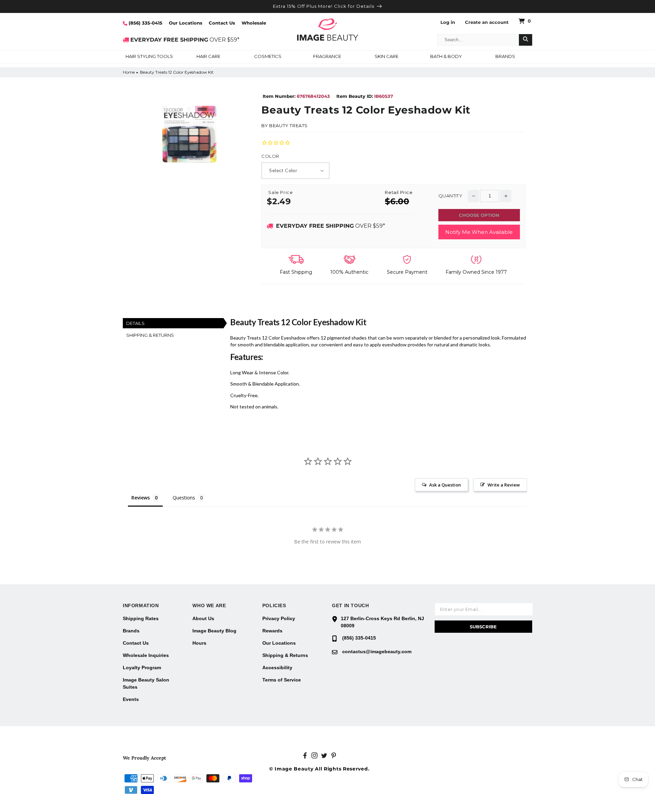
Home (129, 72)
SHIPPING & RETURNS (150, 335)
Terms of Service (281, 680)
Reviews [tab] (140, 497)
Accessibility (277, 667)
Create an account (487, 22)
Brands (131, 630)
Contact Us (222, 23)
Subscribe (483, 626)
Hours (199, 643)
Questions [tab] (184, 497)
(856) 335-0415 (144, 23)
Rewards (272, 630)
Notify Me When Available (479, 232)
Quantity (450, 195)
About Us (203, 618)
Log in (447, 22)
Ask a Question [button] (445, 485)
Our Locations (185, 23)
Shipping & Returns (285, 655)
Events (131, 699)
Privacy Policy (278, 618)
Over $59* (330, 226)
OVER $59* (184, 39)
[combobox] (478, 40)
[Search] (525, 40)
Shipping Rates (141, 618)
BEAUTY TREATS (288, 125)
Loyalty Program (142, 667)
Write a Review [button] (503, 485)
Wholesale (254, 23)
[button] (149, 56)
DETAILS (135, 323)
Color (270, 156)
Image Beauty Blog (214, 630)
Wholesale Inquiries (146, 655)
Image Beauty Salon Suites (146, 683)
